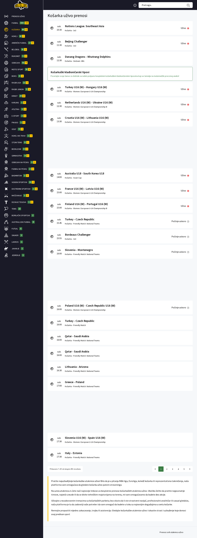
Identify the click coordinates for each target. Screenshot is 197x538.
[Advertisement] (120, 147)
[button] (21, 16)
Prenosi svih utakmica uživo (171, 532)
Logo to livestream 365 (21, 5)
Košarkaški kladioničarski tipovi (70, 72)
